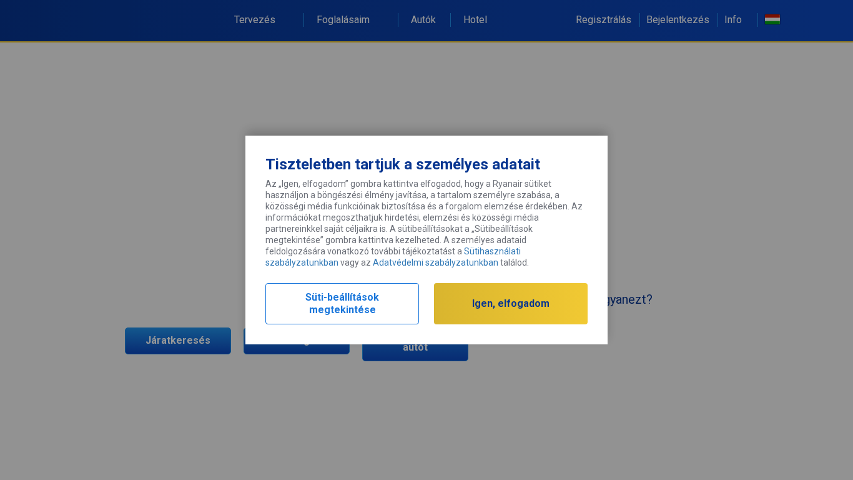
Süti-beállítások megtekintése (342, 303)
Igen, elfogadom (511, 303)
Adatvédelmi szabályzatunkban (435, 263)
